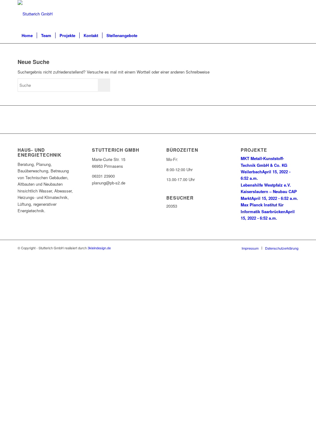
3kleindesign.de (99, 247)
